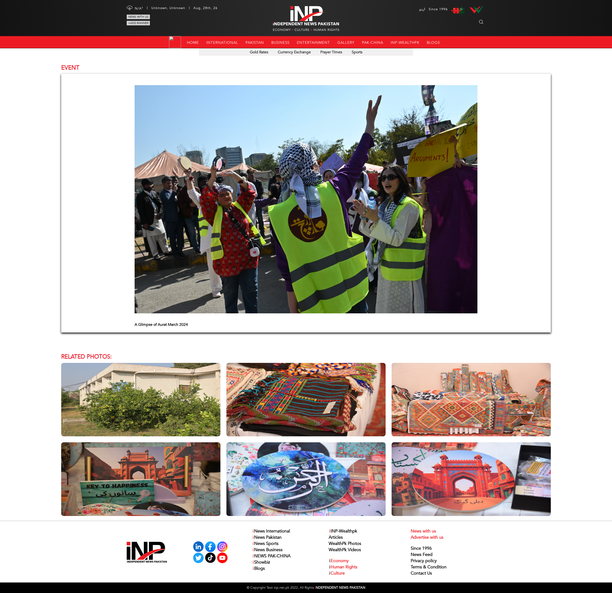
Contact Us (421, 573)
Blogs (433, 42)
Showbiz (261, 562)
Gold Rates (259, 52)
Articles (336, 537)
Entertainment (313, 42)
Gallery (346, 42)
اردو (422, 9)
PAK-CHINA (372, 42)
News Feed (421, 555)
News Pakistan (267, 537)
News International (271, 531)
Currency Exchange (294, 52)
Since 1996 (421, 548)
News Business (268, 550)
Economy (282, 30)
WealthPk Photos (345, 544)
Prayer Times (331, 52)
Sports (357, 52)
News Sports (266, 544)
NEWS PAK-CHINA (271, 556)
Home (193, 42)
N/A (139, 8)
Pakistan (255, 42)
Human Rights (326, 30)
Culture (302, 30)
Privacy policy (424, 561)
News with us (138, 17)
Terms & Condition (429, 567)
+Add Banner (138, 23)
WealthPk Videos (345, 550)
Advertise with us (427, 537)
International (222, 42)
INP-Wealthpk (405, 42)
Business (280, 42)
